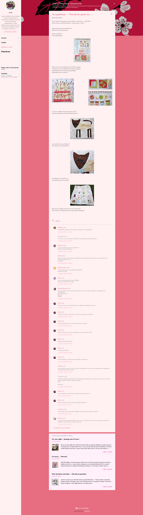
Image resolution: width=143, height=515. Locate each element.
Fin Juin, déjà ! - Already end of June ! (65, 439)
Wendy (60, 418)
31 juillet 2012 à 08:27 (65, 263)
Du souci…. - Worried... (60, 456)
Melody (60, 227)
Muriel (60, 255)
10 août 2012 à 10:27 (65, 424)
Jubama (60, 245)
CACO (60, 366)
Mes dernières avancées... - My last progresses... (69, 474)
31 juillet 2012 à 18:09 (65, 361)
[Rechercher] (114, 4)
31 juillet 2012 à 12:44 (65, 298)
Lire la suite (107, 452)
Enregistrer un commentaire (61, 428)
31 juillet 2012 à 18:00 (65, 316)
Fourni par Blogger (83, 508)
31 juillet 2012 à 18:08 (65, 343)
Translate (14, 77)
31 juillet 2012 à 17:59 (65, 307)
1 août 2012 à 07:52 (64, 404)
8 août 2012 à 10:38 (64, 413)
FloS (59, 303)
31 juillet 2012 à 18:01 (65, 325)
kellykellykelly (87, 511)
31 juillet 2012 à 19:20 (65, 372)
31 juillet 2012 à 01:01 (65, 232)
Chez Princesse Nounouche (67, 3)
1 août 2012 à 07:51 (64, 395)
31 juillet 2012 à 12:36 (65, 284)
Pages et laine (62, 267)
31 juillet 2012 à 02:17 (65, 241)
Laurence (60, 409)
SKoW (57, 221)
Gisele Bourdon (62, 288)
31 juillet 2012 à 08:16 (65, 251)
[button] (111, 14)
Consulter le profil (10, 31)
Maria (59, 278)
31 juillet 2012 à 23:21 (65, 386)
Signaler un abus (6, 47)
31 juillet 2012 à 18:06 (65, 334)
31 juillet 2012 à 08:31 (65, 273)
